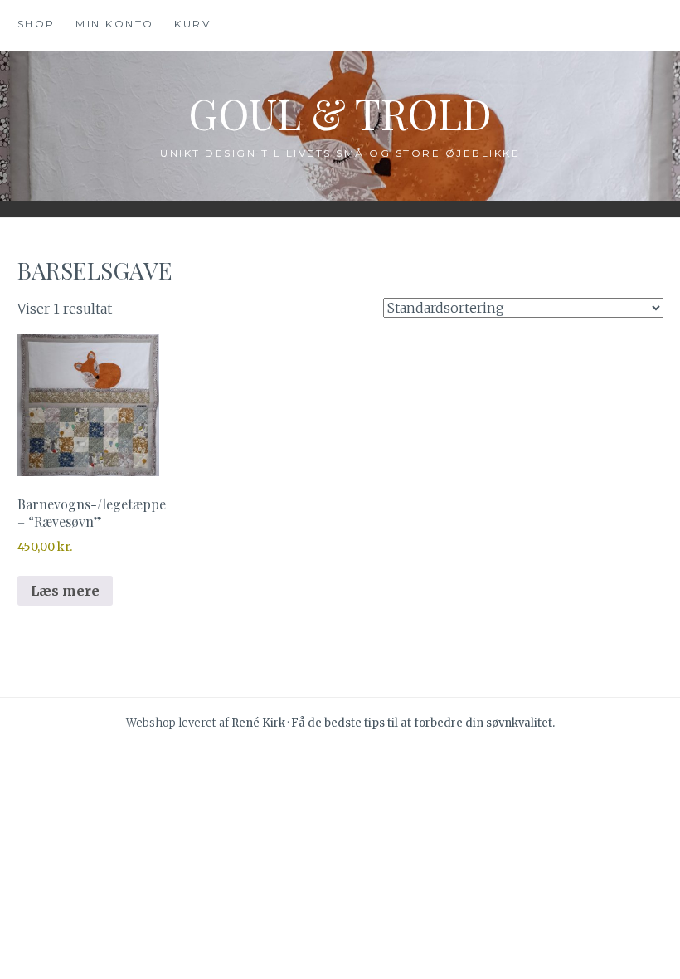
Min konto (114, 23)
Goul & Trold (340, 113)
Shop (36, 23)
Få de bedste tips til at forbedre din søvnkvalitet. (423, 723)
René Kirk (258, 723)
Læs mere (65, 590)
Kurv (192, 23)
